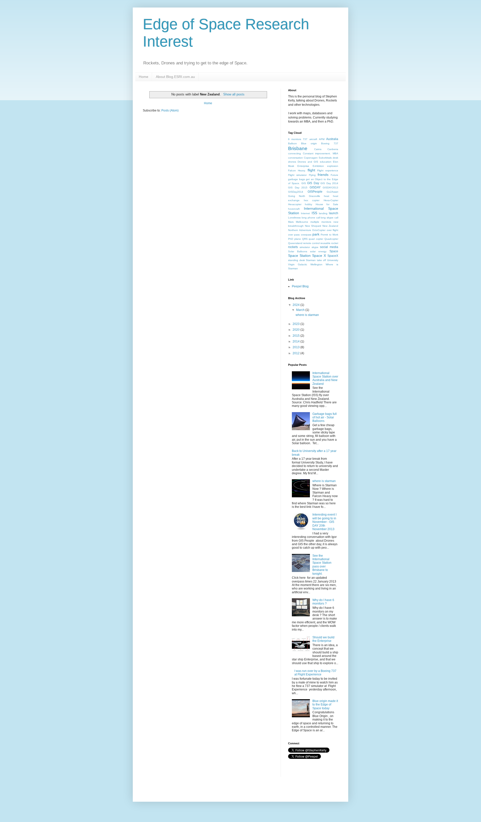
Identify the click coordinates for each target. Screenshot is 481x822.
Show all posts (233, 94)
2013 (296, 347)
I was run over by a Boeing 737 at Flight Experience (315, 672)
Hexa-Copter (331, 200)
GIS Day (313, 183)
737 (305, 139)
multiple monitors (320, 221)
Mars (291, 221)
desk (335, 157)
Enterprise (303, 166)
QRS (305, 239)
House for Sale (327, 204)
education (325, 161)
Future (334, 175)
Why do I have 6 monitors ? (323, 601)
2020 (296, 329)
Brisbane (297, 148)
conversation (295, 157)
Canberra (332, 149)
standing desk (296, 260)
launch (333, 213)
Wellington (316, 264)
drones (292, 161)
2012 (296, 353)
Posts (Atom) (170, 110)
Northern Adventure (299, 230)
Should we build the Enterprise (323, 639)
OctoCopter (318, 230)
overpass (306, 234)
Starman (311, 260)
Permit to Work (329, 234)
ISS (314, 213)
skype (315, 247)
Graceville (314, 196)
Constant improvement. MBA (320, 153)
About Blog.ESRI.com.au (175, 77)
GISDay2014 (295, 191)
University (332, 260)
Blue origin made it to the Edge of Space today (325, 704)
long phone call (311, 217)
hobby (308, 204)
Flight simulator (297, 175)
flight (311, 170)
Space (333, 251)
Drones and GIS (308, 161)
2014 (296, 341)
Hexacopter (294, 204)
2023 (296, 324)
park (315, 234)
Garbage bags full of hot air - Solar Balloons (324, 417)
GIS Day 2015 (297, 187)
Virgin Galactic (297, 264)
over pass (294, 234)
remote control (311, 243)
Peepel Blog (300, 286)
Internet (305, 213)
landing (323, 213)
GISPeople (315, 191)
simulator (305, 247)
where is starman (307, 315)
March (300, 310)
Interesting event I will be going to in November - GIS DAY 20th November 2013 (324, 522)
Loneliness (294, 217)
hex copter (312, 200)
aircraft (313, 139)
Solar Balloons (297, 251)
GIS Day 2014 (329, 183)
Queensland (295, 243)
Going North (296, 196)
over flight (332, 230)
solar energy (318, 251)
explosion (332, 166)
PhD (290, 239)
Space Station (299, 256)
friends (323, 175)
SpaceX (332, 256)
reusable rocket (329, 243)
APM (321, 139)
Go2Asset (332, 191)
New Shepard (313, 225)
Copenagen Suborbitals (318, 157)
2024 (296, 305)
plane (297, 239)
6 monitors (294, 139)
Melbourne (302, 221)
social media (329, 247)
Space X (319, 256)
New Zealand (330, 225)
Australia (332, 139)
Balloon (292, 143)
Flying (312, 175)
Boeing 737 (329, 143)
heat (326, 196)
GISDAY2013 (330, 187)
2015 (296, 335)
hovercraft (294, 208)
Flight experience (327, 170)
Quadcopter (331, 239)
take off (321, 260)
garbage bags (296, 179)
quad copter (316, 239)
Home (143, 77)
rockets (293, 247)
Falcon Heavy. (297, 170)
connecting (294, 153)
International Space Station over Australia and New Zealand (325, 378)
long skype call (329, 217)
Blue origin (309, 143)
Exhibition (318, 166)
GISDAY (315, 187)
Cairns (317, 149)
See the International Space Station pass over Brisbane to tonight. (321, 564)
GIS (303, 183)
